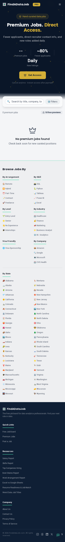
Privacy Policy (9, 519)
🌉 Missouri (8, 394)
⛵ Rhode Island (41, 342)
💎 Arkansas (8, 295)
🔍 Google (38, 253)
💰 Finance (39, 221)
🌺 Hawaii (7, 328)
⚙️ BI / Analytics (41, 235)
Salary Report (8, 458)
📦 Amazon (39, 248)
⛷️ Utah (37, 365)
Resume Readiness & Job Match (17, 487)
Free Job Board (9, 432)
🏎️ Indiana (7, 342)
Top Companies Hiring (12, 468)
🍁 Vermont (39, 370)
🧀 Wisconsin (40, 389)
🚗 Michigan (8, 379)
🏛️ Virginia (38, 375)
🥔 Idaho (6, 332)
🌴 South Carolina (42, 346)
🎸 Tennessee (40, 356)
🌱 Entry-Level (9, 216)
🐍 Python (38, 189)
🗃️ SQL (37, 184)
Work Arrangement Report (14, 478)
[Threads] (42, 534)
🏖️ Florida (7, 318)
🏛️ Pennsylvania (41, 337)
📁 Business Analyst (43, 230)
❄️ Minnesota (9, 384)
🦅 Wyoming (39, 394)
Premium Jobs (9, 437)
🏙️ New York (39, 309)
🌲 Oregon (38, 332)
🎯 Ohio (37, 323)
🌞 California (8, 299)
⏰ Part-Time (8, 193)
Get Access (34, 75)
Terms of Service (10, 524)
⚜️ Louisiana (8, 361)
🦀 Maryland (8, 370)
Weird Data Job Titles (12, 492)
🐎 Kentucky (8, 356)
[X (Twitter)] (51, 534)
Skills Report (8, 463)
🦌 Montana (39, 281)
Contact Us (7, 514)
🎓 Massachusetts (11, 375)
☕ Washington (40, 379)
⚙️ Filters (52, 101)
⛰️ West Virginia (41, 384)
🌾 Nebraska (39, 285)
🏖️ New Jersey (40, 299)
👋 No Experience (10, 225)
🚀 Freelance (8, 203)
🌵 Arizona (7, 290)
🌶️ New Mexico (40, 304)
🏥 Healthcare (40, 216)
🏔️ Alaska (7, 285)
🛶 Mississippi (9, 389)
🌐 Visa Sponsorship (12, 248)
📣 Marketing (39, 225)
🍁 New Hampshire (42, 295)
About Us (6, 509)
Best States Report (11, 473)
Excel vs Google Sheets (13, 483)
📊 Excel (37, 203)
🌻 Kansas (7, 351)
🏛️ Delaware (8, 314)
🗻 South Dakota (41, 351)
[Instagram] (37, 534)
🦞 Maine (7, 365)
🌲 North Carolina (41, 314)
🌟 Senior (7, 221)
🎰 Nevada (38, 290)
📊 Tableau (39, 193)
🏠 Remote (7, 184)
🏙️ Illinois (7, 337)
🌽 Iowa (6, 346)
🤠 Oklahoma (40, 328)
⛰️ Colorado (8, 304)
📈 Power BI (39, 198)
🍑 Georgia (7, 323)
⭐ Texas (38, 361)
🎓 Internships (9, 230)
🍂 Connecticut (9, 309)
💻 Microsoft (39, 257)
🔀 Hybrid (7, 189)
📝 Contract (8, 198)
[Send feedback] (58, 535)
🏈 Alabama (8, 281)
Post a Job (7, 441)
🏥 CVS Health (40, 262)
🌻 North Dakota (41, 318)
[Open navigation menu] (59, 4)
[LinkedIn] (47, 534)
